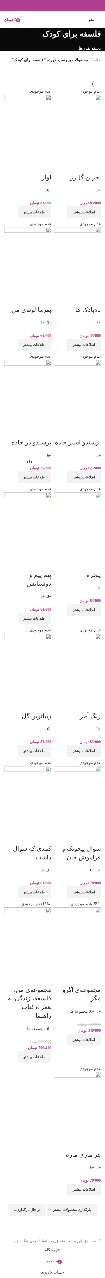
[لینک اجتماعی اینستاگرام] (52, 5)
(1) (29, 462)
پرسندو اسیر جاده (78, 442)
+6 (99, 190)
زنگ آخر (90, 716)
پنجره (94, 574)
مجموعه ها (79, 1011)
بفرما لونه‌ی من (31, 309)
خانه (97, 60)
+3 (49, 323)
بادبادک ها (88, 309)
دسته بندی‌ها (90, 48)
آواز (46, 177)
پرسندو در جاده (31, 442)
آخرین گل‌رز (85, 177)
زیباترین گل (36, 716)
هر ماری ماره (83, 1154)
